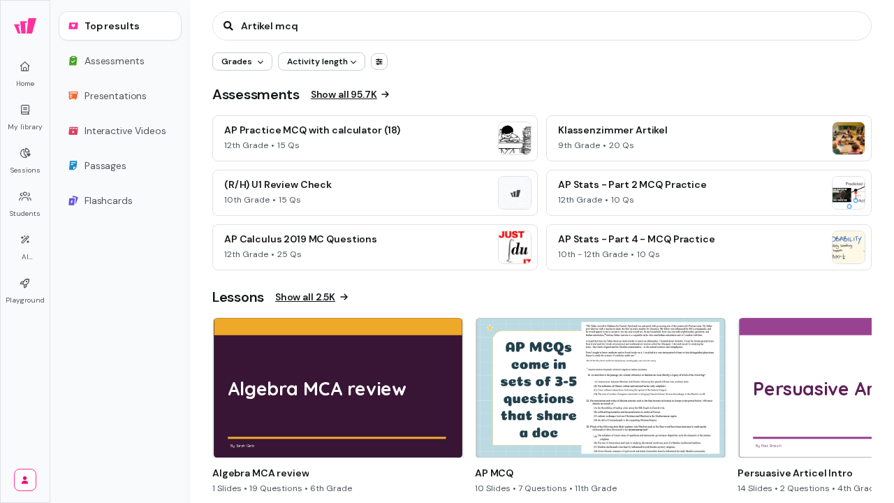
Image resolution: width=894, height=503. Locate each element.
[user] (25, 480)
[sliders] (379, 61)
